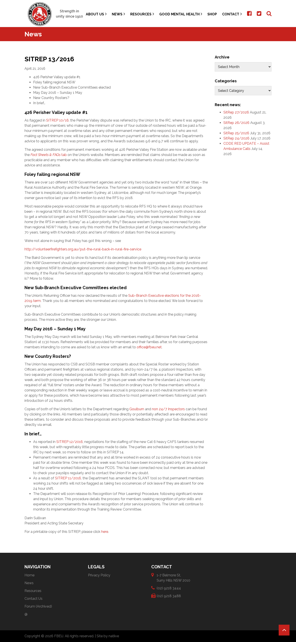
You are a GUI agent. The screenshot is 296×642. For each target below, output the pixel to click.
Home (29, 575)
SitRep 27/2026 (236, 112)
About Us (95, 14)
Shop (212, 14)
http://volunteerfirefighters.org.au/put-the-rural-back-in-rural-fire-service (82, 249)
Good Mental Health (179, 14)
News (117, 14)
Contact (230, 14)
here (104, 532)
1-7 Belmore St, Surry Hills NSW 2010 (173, 577)
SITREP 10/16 (57, 120)
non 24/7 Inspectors (168, 409)
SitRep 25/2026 (236, 133)
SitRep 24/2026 (236, 138)
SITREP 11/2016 (68, 478)
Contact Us (33, 599)
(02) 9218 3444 (169, 588)
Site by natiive (108, 636)
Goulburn (136, 409)
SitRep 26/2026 (236, 123)
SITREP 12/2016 (69, 442)
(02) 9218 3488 (169, 596)
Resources (140, 14)
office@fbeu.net (149, 347)
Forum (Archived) (38, 606)
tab (49, 155)
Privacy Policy (99, 575)
